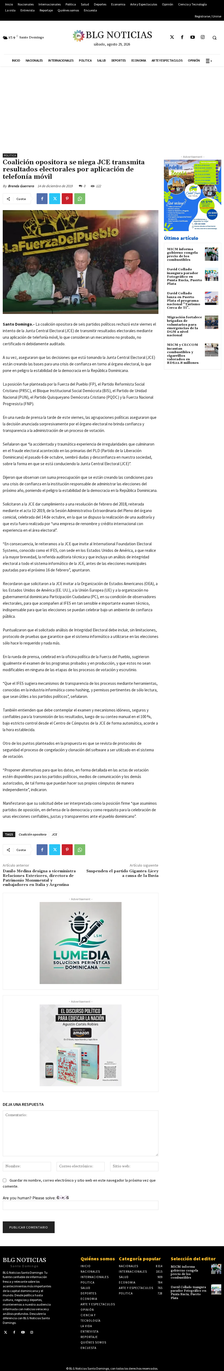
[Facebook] (182, 37)
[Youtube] (192, 37)
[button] (214, 37)
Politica (10, 155)
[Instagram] (202, 37)
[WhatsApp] (79, 198)
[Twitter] (172, 37)
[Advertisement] (112, 107)
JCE (54, 834)
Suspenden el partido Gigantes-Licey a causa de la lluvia (122, 873)
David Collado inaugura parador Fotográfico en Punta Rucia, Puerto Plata (184, 276)
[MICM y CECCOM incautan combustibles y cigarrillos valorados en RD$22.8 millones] (211, 349)
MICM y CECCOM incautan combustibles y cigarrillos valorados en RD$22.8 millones (183, 354)
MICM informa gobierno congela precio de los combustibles (182, 254)
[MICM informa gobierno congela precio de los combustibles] (211, 254)
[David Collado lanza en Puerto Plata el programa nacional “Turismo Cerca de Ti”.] (211, 298)
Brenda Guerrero (21, 186)
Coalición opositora (32, 834)
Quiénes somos (98, 1258)
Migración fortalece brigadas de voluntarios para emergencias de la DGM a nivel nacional (184, 326)
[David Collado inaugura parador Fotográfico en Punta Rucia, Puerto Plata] (211, 274)
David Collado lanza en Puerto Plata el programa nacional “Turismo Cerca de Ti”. (183, 300)
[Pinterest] (67, 198)
